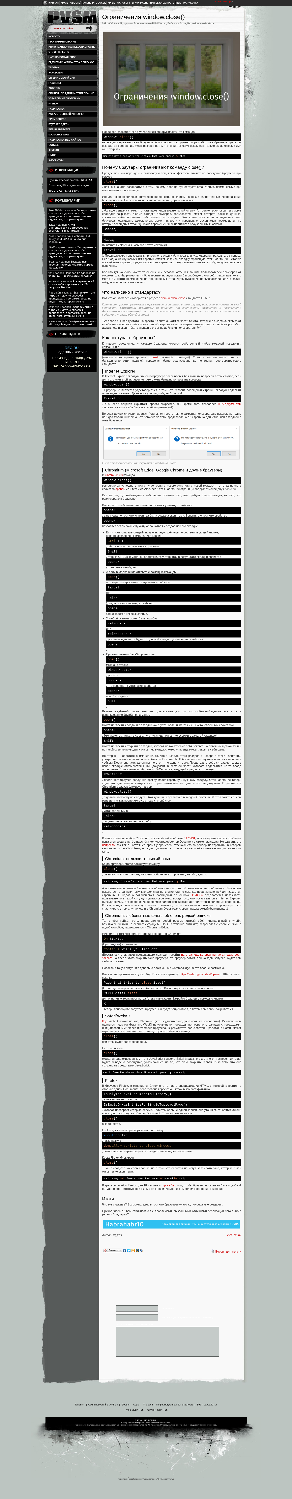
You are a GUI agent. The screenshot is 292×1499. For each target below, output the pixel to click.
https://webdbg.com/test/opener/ (200, 974)
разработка (56, 108)
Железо (53, 150)
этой (155, 357)
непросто (108, 845)
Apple (111, 3)
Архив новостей (71, 3)
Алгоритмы (56, 160)
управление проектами (64, 98)
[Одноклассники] (133, 1250)
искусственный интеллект (67, 114)
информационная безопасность (71, 46)
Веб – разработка (187, 3)
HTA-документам (229, 404)
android (54, 88)
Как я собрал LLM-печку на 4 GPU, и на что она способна (69, 239)
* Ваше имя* (168, 1308)
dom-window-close (173, 298)
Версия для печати (228, 1251)
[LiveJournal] (141, 1250)
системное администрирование (71, 93)
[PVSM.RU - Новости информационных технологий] (72, 19)
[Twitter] (129, 1250)
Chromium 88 (114, 475)
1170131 (189, 838)
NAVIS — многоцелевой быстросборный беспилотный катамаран (68, 227)
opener (119, 489)
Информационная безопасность (153, 3)
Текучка (53, 67)
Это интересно (58, 52)
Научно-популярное (62, 57)
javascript (55, 72)
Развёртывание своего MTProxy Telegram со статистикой (72, 323)
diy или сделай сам (61, 77)
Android (88, 3)
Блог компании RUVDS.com (150, 23)
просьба (168, 1185)
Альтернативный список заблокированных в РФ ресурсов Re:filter (71, 284)
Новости (54, 36)
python (53, 103)
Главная (53, 3)
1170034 (197, 895)
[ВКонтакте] (125, 1250)
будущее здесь (58, 124)
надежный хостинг (71, 350)
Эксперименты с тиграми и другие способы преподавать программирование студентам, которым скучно (72, 215)
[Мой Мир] (137, 1250)
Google (101, 3)
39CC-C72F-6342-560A (63, 190)
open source (57, 119)
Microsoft (123, 3)
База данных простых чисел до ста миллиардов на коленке (70, 264)
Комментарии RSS (157, 1409)
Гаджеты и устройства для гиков (71, 62)
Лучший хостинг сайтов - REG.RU (70, 180)
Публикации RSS (134, 1409)
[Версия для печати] (213, 1251)
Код (104, 1021)
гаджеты (54, 83)
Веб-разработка (59, 129)
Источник (234, 1235)
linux (52, 155)
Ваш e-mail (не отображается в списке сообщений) (187, 1317)
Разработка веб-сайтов (64, 139)
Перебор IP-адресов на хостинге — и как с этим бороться (71, 274)
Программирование (62, 41)
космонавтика (58, 134)
